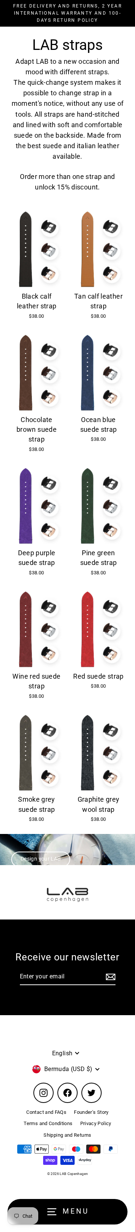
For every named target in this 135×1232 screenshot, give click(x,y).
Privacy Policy (95, 1123)
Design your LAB (41, 859)
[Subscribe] (110, 977)
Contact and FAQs (46, 1112)
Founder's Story (91, 1112)
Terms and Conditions (48, 1123)
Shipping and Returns (67, 1135)
